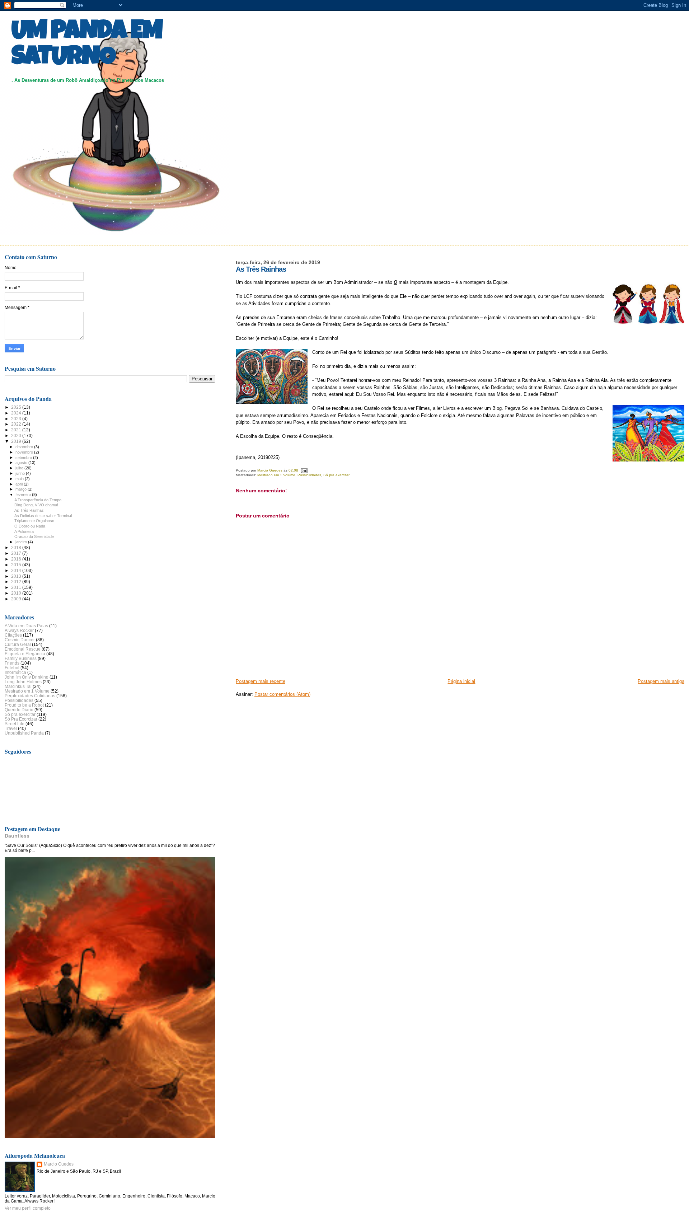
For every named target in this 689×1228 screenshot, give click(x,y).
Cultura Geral (18, 644)
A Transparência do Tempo (37, 500)
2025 (16, 407)
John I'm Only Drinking (26, 677)
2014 (16, 570)
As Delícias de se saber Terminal (43, 516)
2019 (16, 441)
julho (19, 468)
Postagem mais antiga (661, 681)
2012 (16, 581)
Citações (13, 635)
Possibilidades (309, 475)
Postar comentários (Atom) (282, 694)
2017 (16, 553)
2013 (16, 576)
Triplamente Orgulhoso (34, 521)
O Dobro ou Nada (29, 526)
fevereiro (23, 494)
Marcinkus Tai (18, 686)
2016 (16, 559)
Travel (11, 728)
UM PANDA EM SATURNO (86, 45)
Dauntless (17, 836)
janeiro (21, 542)
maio (20, 479)
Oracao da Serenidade (34, 536)
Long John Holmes (23, 681)
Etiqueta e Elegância (25, 653)
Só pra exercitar (336, 475)
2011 (16, 587)
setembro (24, 457)
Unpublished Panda (24, 733)
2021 (16, 429)
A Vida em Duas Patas (26, 625)
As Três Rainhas (29, 510)
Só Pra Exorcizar (21, 719)
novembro (24, 452)
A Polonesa (24, 531)
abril (19, 484)
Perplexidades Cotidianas (30, 695)
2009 (16, 598)
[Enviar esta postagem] (304, 470)
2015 (16, 564)
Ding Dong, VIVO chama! (36, 505)
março (21, 489)
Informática (15, 672)
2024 (16, 413)
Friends (12, 663)
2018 (16, 547)
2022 (16, 424)
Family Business (21, 658)
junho (20, 473)
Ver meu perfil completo (28, 1208)
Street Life (14, 723)
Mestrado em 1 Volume (276, 475)
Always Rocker (19, 630)
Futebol (12, 667)
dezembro (24, 447)
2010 (16, 593)
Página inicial (461, 681)
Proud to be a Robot (24, 705)
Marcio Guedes (59, 1164)
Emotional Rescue (23, 649)
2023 (16, 418)
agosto (21, 462)
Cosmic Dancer (20, 639)
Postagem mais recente (260, 681)
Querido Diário (19, 709)
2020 (16, 435)
